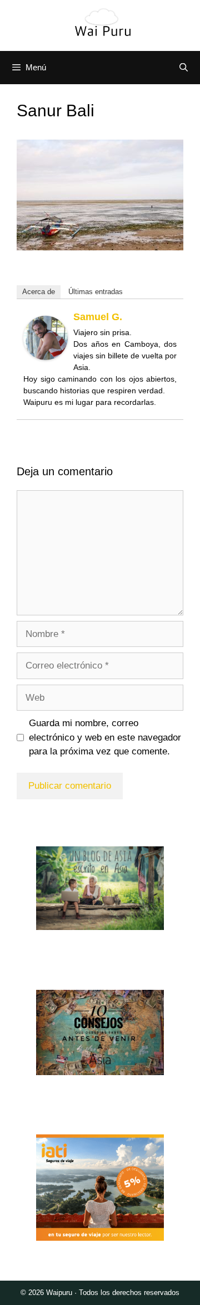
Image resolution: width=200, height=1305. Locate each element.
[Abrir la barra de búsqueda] (183, 67)
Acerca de (38, 291)
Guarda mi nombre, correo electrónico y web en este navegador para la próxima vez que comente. (105, 737)
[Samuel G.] (45, 357)
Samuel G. (97, 316)
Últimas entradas (95, 291)
